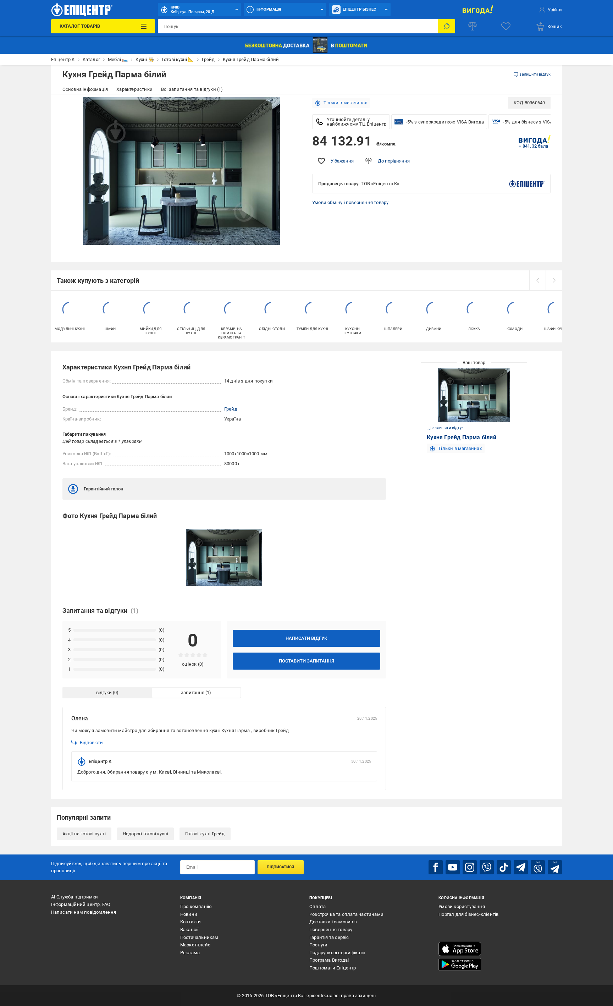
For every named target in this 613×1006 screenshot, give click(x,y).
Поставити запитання (306, 661)
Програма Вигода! (329, 960)
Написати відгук (306, 638)
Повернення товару (330, 929)
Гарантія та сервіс (329, 937)
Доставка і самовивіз (333, 921)
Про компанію (196, 906)
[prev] (537, 280)
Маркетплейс (195, 944)
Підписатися (280, 867)
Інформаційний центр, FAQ (81, 904)
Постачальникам (199, 937)
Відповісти (91, 742)
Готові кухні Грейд (205, 833)
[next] (554, 280)
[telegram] (521, 867)
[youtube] (453, 867)
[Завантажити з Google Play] (459, 964)
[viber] (487, 867)
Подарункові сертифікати (337, 952)
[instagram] (470, 867)
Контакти (190, 921)
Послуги (318, 944)
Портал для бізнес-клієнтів (468, 914)
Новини (188, 914)
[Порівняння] (472, 26)
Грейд (230, 409)
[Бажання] (505, 26)
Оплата (317, 906)
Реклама (190, 952)
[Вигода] (478, 9)
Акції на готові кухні (84, 833)
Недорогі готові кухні (145, 833)
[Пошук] (446, 26)
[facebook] (436, 867)
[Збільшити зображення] (291, 107)
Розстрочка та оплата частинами (346, 914)
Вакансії (189, 929)
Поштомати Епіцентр (332, 968)
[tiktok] (504, 867)
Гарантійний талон (103, 488)
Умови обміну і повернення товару (350, 202)
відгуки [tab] (104, 692)
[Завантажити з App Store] (459, 949)
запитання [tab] (192, 692)
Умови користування (461, 906)
